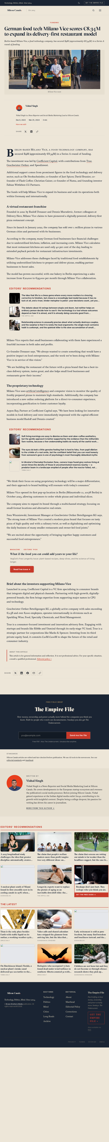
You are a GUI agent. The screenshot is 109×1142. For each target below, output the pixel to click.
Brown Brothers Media (14, 1004)
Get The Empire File (94, 3)
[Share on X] (25, 131)
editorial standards (14, 760)
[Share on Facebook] (27, 673)
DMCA (102, 1042)
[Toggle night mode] (79, 3)
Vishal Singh (32, 105)
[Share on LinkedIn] (31, 131)
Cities (46, 1011)
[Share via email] (33, 673)
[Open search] (93, 10)
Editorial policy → (44, 659)
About (69, 997)
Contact (69, 1016)
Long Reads (48, 1016)
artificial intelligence (37, 391)
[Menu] (100, 10)
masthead (29, 760)
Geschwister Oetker (18, 165)
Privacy (72, 1042)
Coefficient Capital (47, 161)
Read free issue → (22, 569)
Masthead (70, 1002)
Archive (47, 1021)
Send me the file (78, 735)
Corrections (71, 1011)
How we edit (21, 124)
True (88, 161)
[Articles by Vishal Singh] (19, 108)
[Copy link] (37, 131)
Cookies (92, 1042)
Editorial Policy (73, 1006)
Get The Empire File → (95, 1017)
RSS (89, 1030)
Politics (46, 1002)
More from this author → (40, 808)
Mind (46, 1006)
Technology (48, 997)
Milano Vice (39, 149)
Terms (82, 1042)
